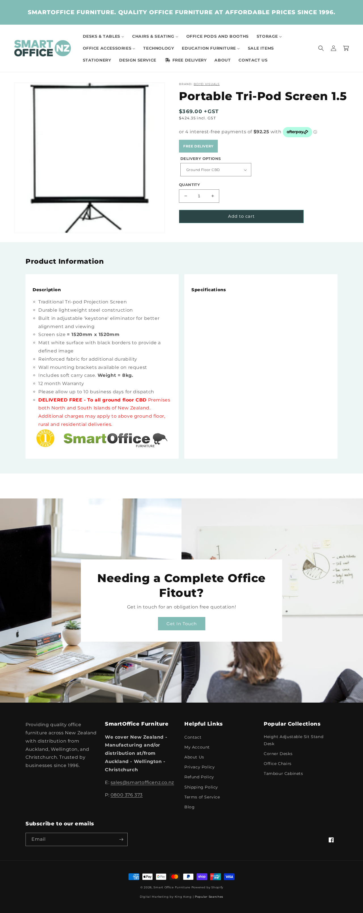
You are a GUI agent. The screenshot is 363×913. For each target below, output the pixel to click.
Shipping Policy (201, 787)
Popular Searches (209, 897)
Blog (189, 807)
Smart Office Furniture (171, 887)
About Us (194, 757)
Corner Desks (278, 753)
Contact (192, 737)
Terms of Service (202, 797)
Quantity (189, 184)
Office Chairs (278, 763)
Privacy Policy (199, 767)
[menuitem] (103, 36)
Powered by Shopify (207, 887)
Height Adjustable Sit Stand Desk (293, 740)
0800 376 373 (127, 795)
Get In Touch (181, 623)
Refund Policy (199, 776)
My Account (197, 747)
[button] (321, 48)
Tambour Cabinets (283, 773)
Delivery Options (200, 158)
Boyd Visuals (207, 84)
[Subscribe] (121, 839)
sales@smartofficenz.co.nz (142, 782)
